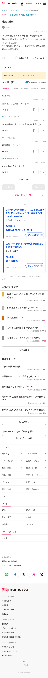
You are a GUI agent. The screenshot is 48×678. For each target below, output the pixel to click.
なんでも (5, 453)
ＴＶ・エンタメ (8, 460)
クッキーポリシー (8, 632)
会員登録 (29, 3)
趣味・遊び (6, 489)
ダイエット (6, 482)
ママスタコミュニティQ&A (11, 565)
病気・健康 (6, 475)
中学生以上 (6, 524)
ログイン (38, 3)
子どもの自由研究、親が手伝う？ (23, 14)
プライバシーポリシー (9, 628)
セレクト (5, 538)
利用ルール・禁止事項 (9, 561)
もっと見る (24, 349)
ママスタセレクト (8, 647)
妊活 (4, 510)
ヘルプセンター (7, 601)
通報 (3, 58)
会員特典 (5, 605)
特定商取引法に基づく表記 (11, 637)
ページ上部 (24, 665)
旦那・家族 (6, 467)
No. (4, 96)
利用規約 (5, 624)
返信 (6, 110)
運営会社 (5, 614)
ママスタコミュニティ (9, 651)
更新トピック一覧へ (24, 195)
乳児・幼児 (6, 517)
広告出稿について (8, 609)
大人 (4, 496)
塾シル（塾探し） (8, 655)
